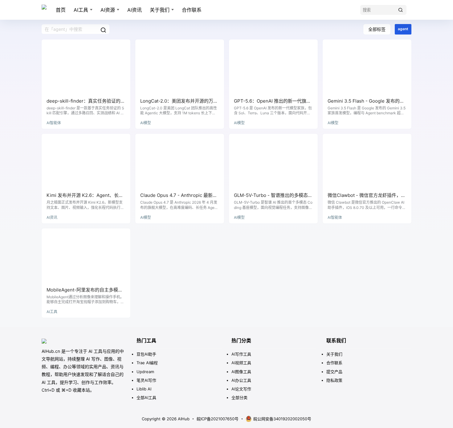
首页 (61, 10)
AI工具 (81, 10)
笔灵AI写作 (146, 380)
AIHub (183, 418)
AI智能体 (54, 122)
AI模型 (145, 122)
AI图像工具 (241, 371)
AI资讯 (134, 10)
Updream (145, 371)
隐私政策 (334, 380)
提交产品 (334, 371)
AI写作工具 (241, 354)
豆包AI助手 (146, 354)
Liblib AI (144, 388)
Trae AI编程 (147, 362)
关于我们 (159, 10)
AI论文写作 (241, 388)
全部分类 (239, 397)
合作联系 (192, 10)
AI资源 (107, 10)
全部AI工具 (146, 397)
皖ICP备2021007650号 (218, 418)
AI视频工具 (241, 362)
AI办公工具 (241, 380)
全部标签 (377, 29)
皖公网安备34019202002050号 (282, 418)
